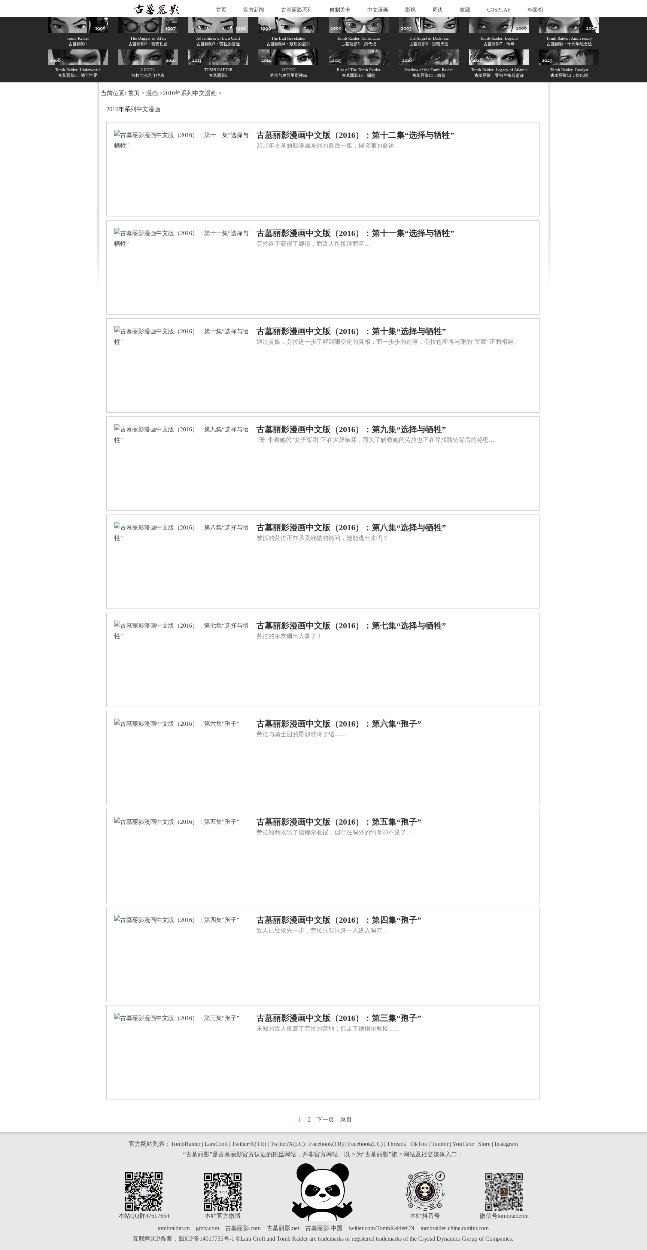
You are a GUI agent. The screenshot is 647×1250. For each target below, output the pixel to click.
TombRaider (185, 1144)
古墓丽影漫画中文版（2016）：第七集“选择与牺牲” (351, 625)
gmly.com (207, 1228)
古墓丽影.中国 (324, 1228)
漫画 (152, 93)
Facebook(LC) (365, 1144)
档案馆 (535, 10)
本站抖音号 (425, 1216)
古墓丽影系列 (297, 10)
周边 (437, 10)
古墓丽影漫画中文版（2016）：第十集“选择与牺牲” (351, 331)
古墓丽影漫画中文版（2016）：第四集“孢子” (338, 920)
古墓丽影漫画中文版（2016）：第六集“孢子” (338, 723)
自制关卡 (339, 10)
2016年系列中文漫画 (190, 93)
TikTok (418, 1144)
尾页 (346, 1119)
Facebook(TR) (326, 1144)
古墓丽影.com (243, 1228)
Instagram (506, 1144)
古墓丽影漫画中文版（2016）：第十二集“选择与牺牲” (355, 135)
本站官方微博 (223, 1216)
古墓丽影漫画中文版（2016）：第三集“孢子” (338, 1018)
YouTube (463, 1144)
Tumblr (440, 1144)
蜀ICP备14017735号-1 (206, 1238)
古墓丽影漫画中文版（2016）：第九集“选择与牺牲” (351, 429)
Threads (396, 1144)
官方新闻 (253, 10)
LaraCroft (216, 1144)
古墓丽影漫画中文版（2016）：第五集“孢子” (338, 821)
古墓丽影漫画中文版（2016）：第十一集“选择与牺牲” (355, 233)
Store (484, 1144)
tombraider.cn (174, 1228)
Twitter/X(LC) (287, 1144)
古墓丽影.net (283, 1228)
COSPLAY (499, 10)
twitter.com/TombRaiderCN (381, 1228)
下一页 (325, 1119)
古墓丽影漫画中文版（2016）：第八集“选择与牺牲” (351, 527)
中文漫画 (377, 10)
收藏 (465, 10)
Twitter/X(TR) (249, 1144)
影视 (410, 10)
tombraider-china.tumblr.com (454, 1228)
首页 (221, 10)
